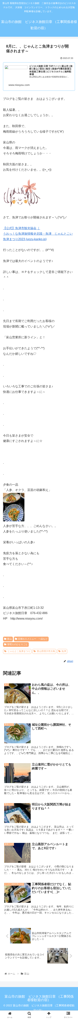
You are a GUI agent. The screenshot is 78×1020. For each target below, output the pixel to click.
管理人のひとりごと (17, 644)
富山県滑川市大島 (46, 651)
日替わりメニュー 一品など (33, 639)
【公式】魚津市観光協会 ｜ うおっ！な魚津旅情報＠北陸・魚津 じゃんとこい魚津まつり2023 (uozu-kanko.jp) (38, 234)
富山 (9, 639)
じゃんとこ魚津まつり (19, 651)
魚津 (64, 651)
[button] (70, 588)
